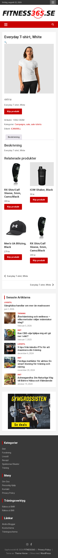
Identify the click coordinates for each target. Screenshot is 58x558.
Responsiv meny (53, 2)
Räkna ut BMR (8, 506)
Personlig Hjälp (9, 485)
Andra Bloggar (8, 524)
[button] (5, 42)
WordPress (46, 553)
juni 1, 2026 (9, 309)
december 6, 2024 (26, 353)
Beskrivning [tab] (14, 137)
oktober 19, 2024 (25, 384)
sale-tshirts (36, 124)
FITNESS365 (29, 549)
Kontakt (5, 489)
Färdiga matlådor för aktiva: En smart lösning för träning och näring (35, 364)
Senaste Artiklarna (18, 297)
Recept (5, 460)
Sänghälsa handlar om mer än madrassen (27, 305)
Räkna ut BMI (8, 510)
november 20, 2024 (26, 370)
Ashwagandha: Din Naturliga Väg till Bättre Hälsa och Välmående (35, 379)
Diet (19, 330)
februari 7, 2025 (25, 339)
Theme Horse (21, 553)
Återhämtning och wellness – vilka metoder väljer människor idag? (35, 319)
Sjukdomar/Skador (10, 464)
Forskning (6, 452)
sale (28, 124)
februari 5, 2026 (25, 326)
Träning (21, 313)
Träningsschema (9, 532)
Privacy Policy (8, 493)
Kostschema (8, 528)
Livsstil (8, 302)
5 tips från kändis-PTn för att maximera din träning (34, 348)
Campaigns (20, 124)
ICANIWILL (16, 128)
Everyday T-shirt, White (17, 276)
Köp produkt (13, 111)
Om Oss (6, 481)
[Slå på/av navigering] (6, 24)
